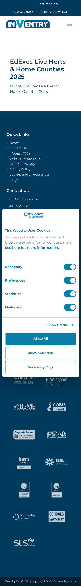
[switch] (70, 280)
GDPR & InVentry (22, 164)
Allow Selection (40, 353)
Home (15, 86)
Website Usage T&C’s (25, 158)
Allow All (40, 339)
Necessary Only (40, 367)
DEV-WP (22, 581)
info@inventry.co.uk (23, 199)
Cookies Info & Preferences (30, 174)
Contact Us (18, 148)
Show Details (58, 325)
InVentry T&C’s (20, 153)
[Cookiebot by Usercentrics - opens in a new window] (24, 215)
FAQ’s (14, 180)
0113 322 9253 (19, 206)
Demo (14, 143)
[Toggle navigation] (70, 24)
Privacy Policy (20, 169)
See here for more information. (32, 248)
